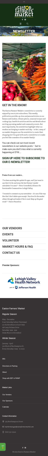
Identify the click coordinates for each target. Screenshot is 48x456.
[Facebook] (22, 19)
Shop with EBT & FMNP (11, 378)
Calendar (5, 407)
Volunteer (10, 240)
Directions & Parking (9, 366)
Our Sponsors (7, 401)
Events (7, 234)
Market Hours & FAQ (17, 246)
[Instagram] (25, 19)
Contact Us (11, 252)
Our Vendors (12, 228)
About (4, 372)
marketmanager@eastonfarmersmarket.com (19, 427)
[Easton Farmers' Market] (24, 11)
